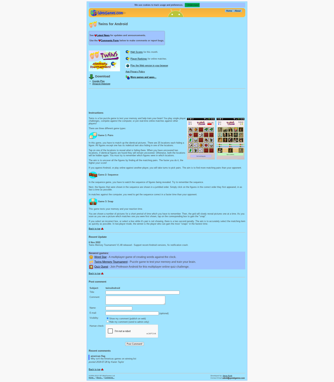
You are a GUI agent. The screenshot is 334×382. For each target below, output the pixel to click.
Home (229, 11)
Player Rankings (138, 59)
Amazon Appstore (101, 83)
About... (99, 378)
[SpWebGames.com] (108, 12)
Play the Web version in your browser (149, 65)
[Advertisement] (219, 39)
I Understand (192, 5)
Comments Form (110, 40)
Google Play (98, 81)
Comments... (109, 378)
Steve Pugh (227, 376)
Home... (92, 378)
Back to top (94, 228)
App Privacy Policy (135, 71)
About (238, 11)
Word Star (100, 256)
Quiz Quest (101, 266)
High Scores (136, 52)
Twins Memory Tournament (111, 261)
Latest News (103, 35)
